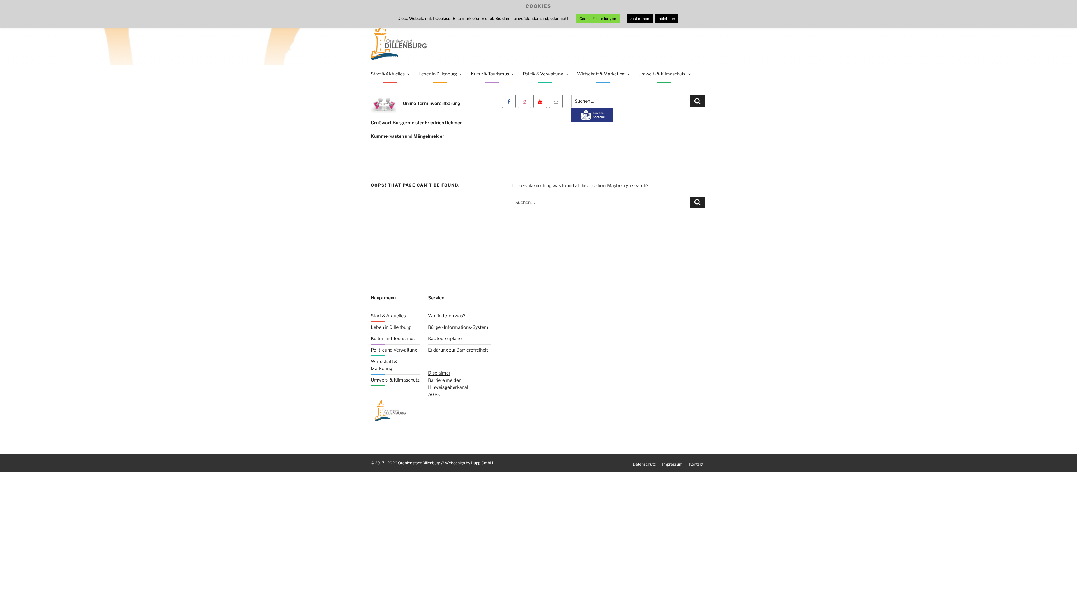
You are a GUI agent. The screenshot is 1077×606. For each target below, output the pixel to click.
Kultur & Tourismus (490, 74)
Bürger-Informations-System (458, 327)
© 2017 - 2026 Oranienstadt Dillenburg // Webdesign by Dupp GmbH (432, 462)
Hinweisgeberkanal (448, 387)
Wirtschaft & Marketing (601, 74)
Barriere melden (444, 380)
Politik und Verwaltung (394, 350)
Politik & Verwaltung (543, 74)
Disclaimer (439, 373)
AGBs (434, 394)
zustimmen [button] (639, 18)
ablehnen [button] (667, 18)
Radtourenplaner (445, 338)
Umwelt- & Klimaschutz (662, 74)
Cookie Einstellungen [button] (597, 18)
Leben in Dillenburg (437, 74)
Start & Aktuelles (388, 74)
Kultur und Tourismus (393, 338)
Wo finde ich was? (446, 315)
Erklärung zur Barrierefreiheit (458, 350)
